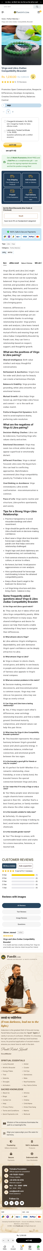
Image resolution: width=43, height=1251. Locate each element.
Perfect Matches (12, 19)
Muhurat (27, 1114)
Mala (25, 1078)
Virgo (13, 244)
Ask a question (25, 866)
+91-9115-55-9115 (16, 1180)
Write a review (9, 866)
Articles (26, 1093)
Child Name (28, 1103)
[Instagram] (17, 1203)
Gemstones (28, 1075)
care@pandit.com (16, 1191)
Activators (6, 1085)
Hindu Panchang (30, 1107)
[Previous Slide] (2, 2)
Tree (4, 1075)
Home (4, 19)
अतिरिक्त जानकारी (14, 263)
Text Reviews (21, 912)
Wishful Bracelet (9, 1068)
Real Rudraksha (29, 1082)
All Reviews (22, 905)
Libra (8, 244)
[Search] (37, 7)
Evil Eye (26, 1071)
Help (4, 1103)
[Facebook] (6, 1203)
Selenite (6, 1078)
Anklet (26, 1064)
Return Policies (26, 263)
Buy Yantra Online (30, 1085)
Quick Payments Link (10, 1114)
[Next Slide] (40, 2)
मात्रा (7, 105)
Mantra (26, 1111)
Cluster (26, 1068)
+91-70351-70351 (16, 1174)
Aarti (25, 1096)
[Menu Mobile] (4, 12)
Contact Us (7, 1100)
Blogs (5, 1096)
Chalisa (26, 1100)
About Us (6, 1093)
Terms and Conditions (11, 1111)
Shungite (6, 1082)
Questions (21, 924)
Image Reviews (21, 918)
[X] (11, 1203)
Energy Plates (8, 1071)
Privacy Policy (8, 1107)
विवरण (5, 263)
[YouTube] (22, 1203)
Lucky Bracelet (8, 1064)
